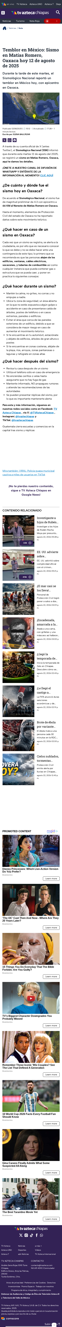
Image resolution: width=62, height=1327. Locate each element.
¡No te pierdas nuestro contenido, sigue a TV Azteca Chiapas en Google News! (31, 490)
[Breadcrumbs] (6, 28)
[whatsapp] (41, 1235)
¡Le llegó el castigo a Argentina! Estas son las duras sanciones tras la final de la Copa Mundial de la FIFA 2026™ (48, 690)
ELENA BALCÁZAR (21, 134)
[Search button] (58, 13)
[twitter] (21, 1236)
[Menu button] (3, 13)
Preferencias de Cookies (35, 1283)
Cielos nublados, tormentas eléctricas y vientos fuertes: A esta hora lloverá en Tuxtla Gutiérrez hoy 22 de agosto (48, 758)
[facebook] (37, 1236)
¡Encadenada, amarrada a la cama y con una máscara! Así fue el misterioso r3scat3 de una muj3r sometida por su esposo (48, 622)
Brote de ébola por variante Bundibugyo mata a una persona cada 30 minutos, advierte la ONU (48, 724)
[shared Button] (9, 140)
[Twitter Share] (4, 140)
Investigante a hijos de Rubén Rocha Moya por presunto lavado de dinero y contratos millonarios (48, 520)
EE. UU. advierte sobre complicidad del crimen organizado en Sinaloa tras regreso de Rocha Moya (48, 554)
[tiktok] (31, 1236)
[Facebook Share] (15, 140)
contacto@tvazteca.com (41, 1265)
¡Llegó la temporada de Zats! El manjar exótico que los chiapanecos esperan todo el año (47, 656)
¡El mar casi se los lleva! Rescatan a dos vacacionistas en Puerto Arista (48, 588)
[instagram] (26, 1236)
